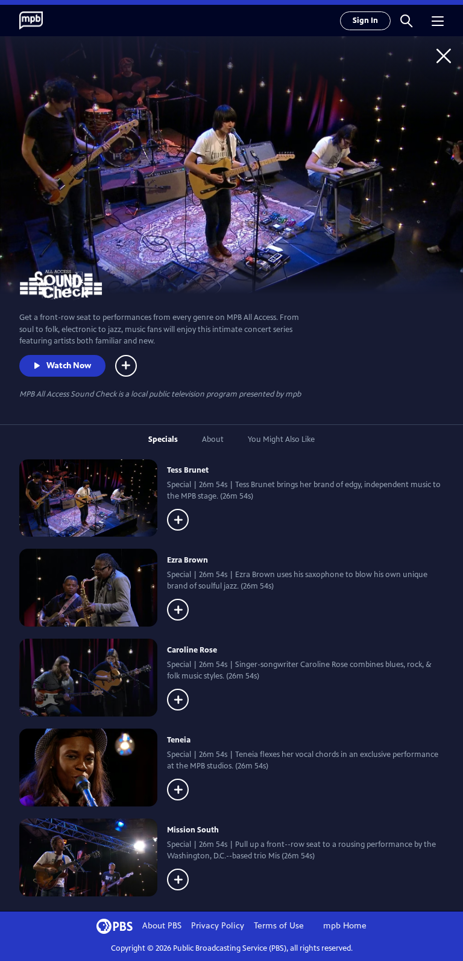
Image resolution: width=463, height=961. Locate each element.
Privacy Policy (217, 926)
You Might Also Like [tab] (281, 439)
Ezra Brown (187, 560)
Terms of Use (279, 926)
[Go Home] (443, 55)
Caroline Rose (192, 650)
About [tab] (213, 439)
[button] (406, 20)
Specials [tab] (163, 439)
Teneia (179, 740)
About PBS (161, 926)
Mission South (193, 830)
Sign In (365, 20)
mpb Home (345, 926)
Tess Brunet (188, 470)
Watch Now (68, 365)
